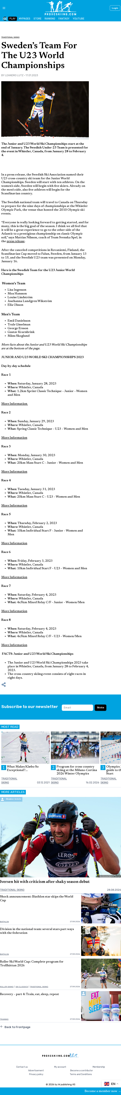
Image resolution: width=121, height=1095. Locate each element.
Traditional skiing (10, 37)
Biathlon (4, 922)
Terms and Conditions (81, 1074)
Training (4, 1019)
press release (16, 241)
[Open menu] (3, 8)
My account (60, 1067)
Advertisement (36, 1070)
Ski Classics (22, 987)
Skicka (100, 707)
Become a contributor (81, 1070)
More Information (14, 403)
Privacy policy (36, 1074)
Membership (99, 1067)
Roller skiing (7, 987)
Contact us (22, 1067)
